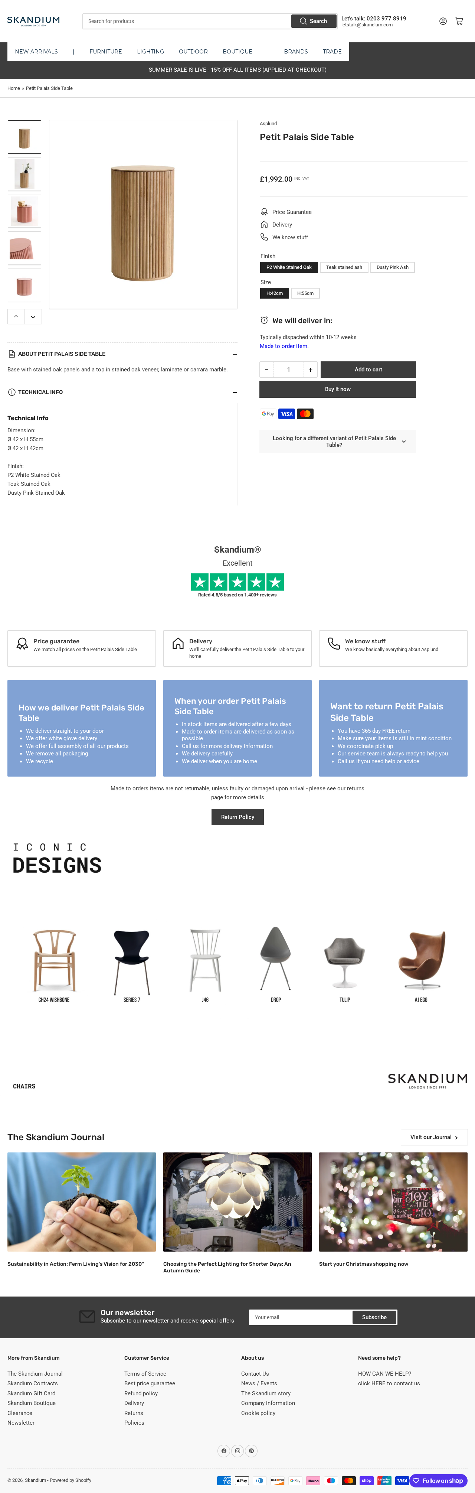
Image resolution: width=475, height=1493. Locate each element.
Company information (268, 1403)
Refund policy (141, 1393)
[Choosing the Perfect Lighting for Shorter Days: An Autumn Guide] (237, 1202)
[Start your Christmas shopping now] (393, 1202)
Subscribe (374, 1317)
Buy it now (338, 389)
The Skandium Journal (35, 1373)
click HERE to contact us (389, 1383)
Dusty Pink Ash (393, 267)
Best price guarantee (149, 1383)
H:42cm (274, 293)
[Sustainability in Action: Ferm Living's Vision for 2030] (81, 1202)
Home (13, 88)
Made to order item (283, 346)
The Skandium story (266, 1393)
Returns (133, 1413)
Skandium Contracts (32, 1383)
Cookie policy (258, 1413)
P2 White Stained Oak (289, 267)
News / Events (259, 1383)
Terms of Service (145, 1373)
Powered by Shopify (70, 1480)
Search (318, 21)
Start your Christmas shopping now (363, 1264)
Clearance (19, 1413)
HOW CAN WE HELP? (384, 1373)
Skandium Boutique (31, 1403)
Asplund (268, 123)
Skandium (35, 1480)
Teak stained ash (344, 267)
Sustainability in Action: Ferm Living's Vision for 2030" (75, 1264)
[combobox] (209, 21)
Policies (134, 1422)
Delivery (134, 1403)
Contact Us (255, 1373)
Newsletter (21, 1422)
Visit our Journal (431, 1137)
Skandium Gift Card (31, 1393)
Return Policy (237, 817)
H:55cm (305, 293)
